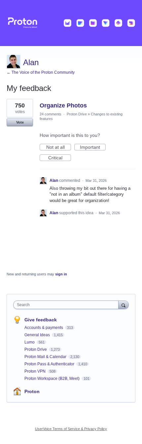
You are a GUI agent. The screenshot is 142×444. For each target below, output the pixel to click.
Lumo (30, 342)
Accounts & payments (44, 327)
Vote (20, 122)
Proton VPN (35, 371)
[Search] (123, 305)
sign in (61, 274)
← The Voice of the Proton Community (41, 72)
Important (93, 147)
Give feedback (40, 319)
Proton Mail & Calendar (45, 356)
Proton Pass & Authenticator (49, 364)
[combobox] (67, 305)
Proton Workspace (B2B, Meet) (52, 378)
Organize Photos (63, 105)
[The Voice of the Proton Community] (71, 23)
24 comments (50, 114)
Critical (59, 158)
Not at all (58, 147)
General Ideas (37, 335)
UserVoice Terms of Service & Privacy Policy (71, 429)
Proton (32, 391)
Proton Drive (77, 114)
